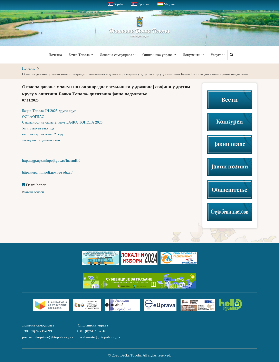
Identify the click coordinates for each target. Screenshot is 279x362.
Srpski (118, 4)
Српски (143, 4)
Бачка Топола (80, 55)
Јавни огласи (34, 192)
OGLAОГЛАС (33, 117)
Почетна (55, 55)
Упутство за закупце (38, 128)
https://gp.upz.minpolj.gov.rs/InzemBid (51, 160)
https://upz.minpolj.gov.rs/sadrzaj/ (47, 172)
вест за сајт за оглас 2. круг (43, 134)
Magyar (169, 4)
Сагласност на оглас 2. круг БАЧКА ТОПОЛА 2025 (62, 122)
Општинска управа (158, 55)
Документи (192, 55)
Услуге (216, 55)
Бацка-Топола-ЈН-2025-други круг (49, 111)
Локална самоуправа (116, 55)
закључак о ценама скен (41, 140)
